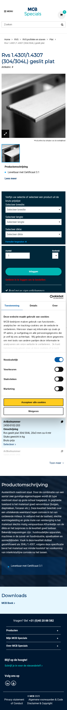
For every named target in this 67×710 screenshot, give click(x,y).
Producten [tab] (12, 630)
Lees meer (11, 178)
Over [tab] (55, 305)
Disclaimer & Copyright (39, 703)
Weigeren (33, 411)
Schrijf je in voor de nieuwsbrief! (23, 665)
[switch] (59, 369)
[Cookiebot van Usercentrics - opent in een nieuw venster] (49, 297)
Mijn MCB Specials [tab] (16, 638)
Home (7, 39)
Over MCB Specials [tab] (17, 645)
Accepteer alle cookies (33, 402)
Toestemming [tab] (12, 305)
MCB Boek (7, 603)
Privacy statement (14, 699)
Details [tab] (33, 305)
